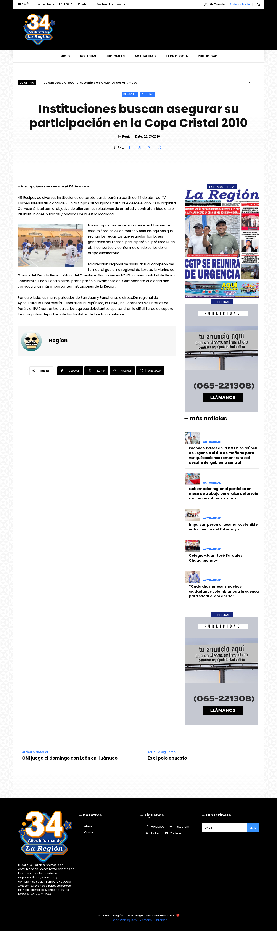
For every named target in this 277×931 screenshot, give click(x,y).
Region (127, 136)
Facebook (157, 826)
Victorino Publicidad (153, 920)
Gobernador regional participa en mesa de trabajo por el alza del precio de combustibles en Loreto (223, 493)
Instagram (182, 826)
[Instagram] (171, 826)
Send (252, 827)
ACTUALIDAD (212, 442)
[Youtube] (166, 833)
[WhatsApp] (159, 147)
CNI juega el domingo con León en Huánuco (70, 758)
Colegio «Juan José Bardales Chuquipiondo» (76, 83)
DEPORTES (129, 94)
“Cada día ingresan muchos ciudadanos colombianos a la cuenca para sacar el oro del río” (224, 591)
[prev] (249, 82)
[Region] (34, 340)
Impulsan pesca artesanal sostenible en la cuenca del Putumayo (223, 527)
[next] (256, 82)
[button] (258, 4)
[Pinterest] (149, 147)
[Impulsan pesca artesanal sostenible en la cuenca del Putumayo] (192, 515)
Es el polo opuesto (167, 758)
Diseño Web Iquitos (123, 920)
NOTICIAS (148, 94)
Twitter (155, 833)
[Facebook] (129, 147)
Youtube (175, 833)
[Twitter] (139, 147)
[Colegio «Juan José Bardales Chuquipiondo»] (192, 546)
